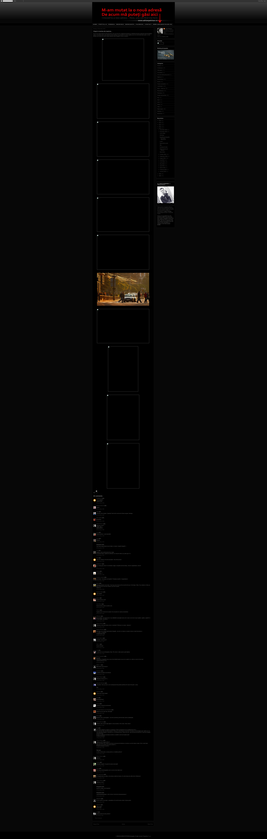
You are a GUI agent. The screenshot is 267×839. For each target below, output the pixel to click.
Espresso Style (99, 591)
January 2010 (163, 171)
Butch (97, 583)
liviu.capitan (99, 517)
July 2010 (162, 160)
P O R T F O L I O (103, 24)
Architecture (160, 67)
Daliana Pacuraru (100, 629)
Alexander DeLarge (100, 683)
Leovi (97, 768)
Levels (161, 141)
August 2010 (163, 158)
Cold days (162, 135)
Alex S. (98, 644)
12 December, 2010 (100, 802)
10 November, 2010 (100, 674)
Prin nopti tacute (100, 774)
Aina (97, 557)
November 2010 (163, 131)
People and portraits (161, 95)
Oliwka (98, 571)
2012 (160, 124)
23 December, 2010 (100, 809)
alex (97, 550)
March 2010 (163, 167)
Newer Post (96, 824)
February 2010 (163, 169)
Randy (97, 715)
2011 (160, 126)
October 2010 (163, 154)
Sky (158, 97)
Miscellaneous (160, 90)
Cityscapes (159, 70)
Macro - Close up (161, 88)
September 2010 (164, 156)
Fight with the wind (164, 143)
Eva (97, 728)
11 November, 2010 (100, 713)
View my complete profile (162, 36)
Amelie (98, 762)
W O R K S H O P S (129, 24)
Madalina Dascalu (100, 505)
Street (97, 492)
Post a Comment (98, 818)
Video (158, 106)
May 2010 (162, 163)
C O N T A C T (148, 24)
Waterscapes (160, 108)
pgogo (97, 598)
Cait (97, 650)
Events (159, 81)
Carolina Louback (100, 577)
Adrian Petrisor (99, 523)
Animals (159, 65)
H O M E (95, 24)
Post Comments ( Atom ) (126, 827)
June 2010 (162, 161)
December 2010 (163, 129)
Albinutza (98, 616)
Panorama (159, 93)
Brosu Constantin (100, 656)
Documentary (160, 79)
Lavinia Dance (99, 638)
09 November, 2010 (100, 568)
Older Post (150, 824)
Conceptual (160, 72)
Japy (97, 511)
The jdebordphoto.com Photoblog (103, 709)
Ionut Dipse (99, 604)
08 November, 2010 (100, 502)
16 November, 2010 (100, 777)
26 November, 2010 (100, 796)
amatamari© (99, 563)
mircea (98, 703)
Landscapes (160, 86)
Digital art (159, 77)
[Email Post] (96, 491)
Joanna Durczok (100, 721)
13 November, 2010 (100, 725)
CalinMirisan (99, 498)
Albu (161, 145)
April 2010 (162, 165)
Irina (97, 532)
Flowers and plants (161, 83)
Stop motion (162, 152)
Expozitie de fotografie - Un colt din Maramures (165, 138)
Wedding (159, 111)
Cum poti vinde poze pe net (163, 74)
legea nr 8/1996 (167, 211)
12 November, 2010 (100, 719)
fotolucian (98, 670)
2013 (160, 122)
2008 (160, 175)
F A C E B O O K (139, 24)
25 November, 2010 (100, 790)
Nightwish (98, 798)
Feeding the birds (163, 147)
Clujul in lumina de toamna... (164, 149)
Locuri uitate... (163, 133)
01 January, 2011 (99, 815)
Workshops (159, 113)
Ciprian (98, 610)
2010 (160, 128)
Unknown (98, 691)
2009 (160, 173)
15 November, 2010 (100, 765)
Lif (97, 812)
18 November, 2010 (100, 783)
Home (123, 824)
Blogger (149, 836)
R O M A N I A (111, 24)
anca (97, 538)
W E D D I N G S (120, 24)
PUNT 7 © (98, 664)
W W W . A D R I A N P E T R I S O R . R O (162, 24)
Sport (158, 99)
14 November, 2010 (100, 737)
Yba (97, 697)
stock (158, 102)
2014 (160, 120)
